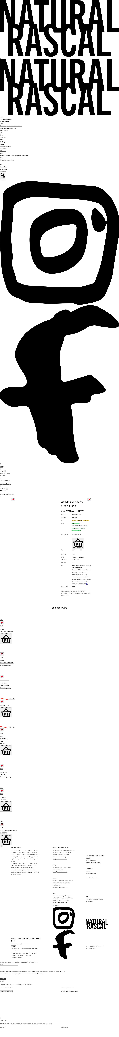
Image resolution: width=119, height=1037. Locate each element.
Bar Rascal (3, 171)
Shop (1, 135)
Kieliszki (2, 144)
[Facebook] (59, 384)
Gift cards (3, 151)
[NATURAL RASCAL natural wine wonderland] (59, 28)
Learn (1, 124)
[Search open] (0, 464)
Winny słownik (4, 130)
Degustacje (3, 148)
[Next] (2, 846)
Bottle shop (3, 169)
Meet (1, 117)
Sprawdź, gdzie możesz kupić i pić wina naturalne (14, 155)
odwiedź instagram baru (92, 878)
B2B (1, 164)
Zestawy (2, 142)
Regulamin (95, 899)
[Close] (4, 471)
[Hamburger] (0, 58)
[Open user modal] (0, 486)
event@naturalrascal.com (60, 872)
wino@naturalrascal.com (60, 859)
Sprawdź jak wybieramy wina (8, 128)
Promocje (3, 137)
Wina (1, 139)
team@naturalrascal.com (60, 902)
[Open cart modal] (0, 469)
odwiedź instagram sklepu (93, 862)
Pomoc (88, 899)
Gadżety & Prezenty (5, 146)
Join (1, 158)
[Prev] (0, 846)
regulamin (31, 948)
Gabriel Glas (3, 167)
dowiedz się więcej (5, 665)
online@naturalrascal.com (60, 887)
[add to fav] (13, 499)
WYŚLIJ (3, 979)
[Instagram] (59, 243)
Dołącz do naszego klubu (7, 160)
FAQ (1, 133)
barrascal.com (90, 875)
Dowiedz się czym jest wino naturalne (11, 126)
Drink (1, 153)
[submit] (0, 1016)
